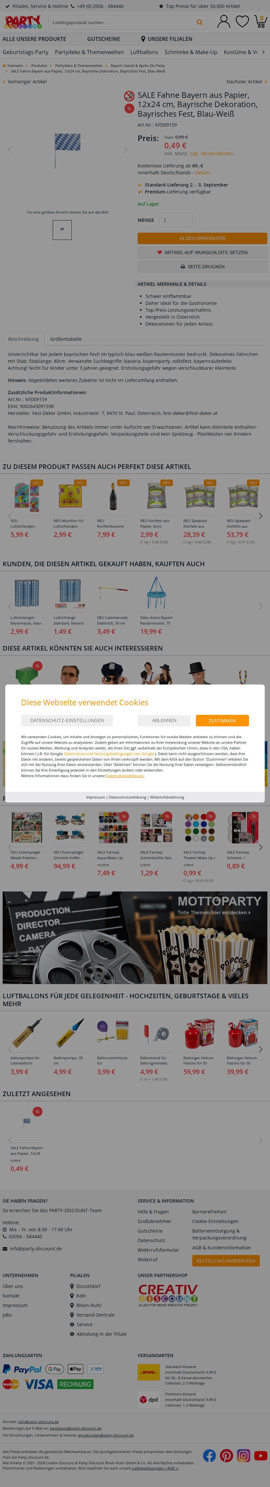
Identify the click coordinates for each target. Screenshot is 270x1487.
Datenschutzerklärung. (125, 775)
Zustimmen (222, 720)
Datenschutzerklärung (127, 797)
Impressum (95, 797)
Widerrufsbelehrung (167, 797)
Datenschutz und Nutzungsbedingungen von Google (109, 753)
